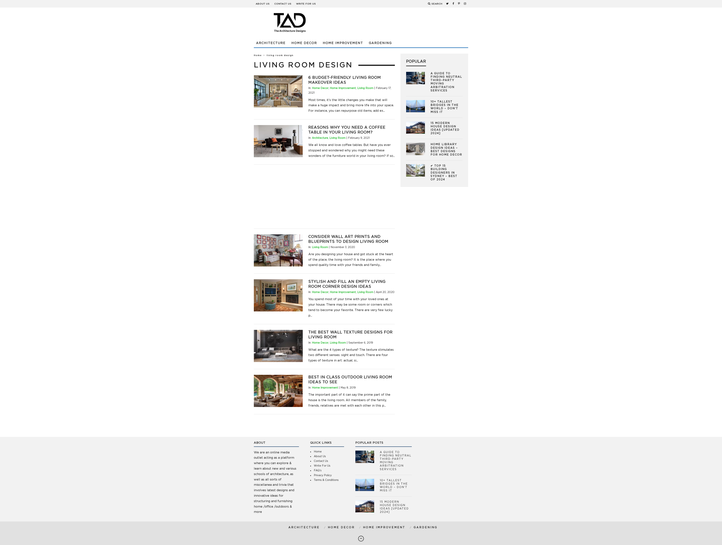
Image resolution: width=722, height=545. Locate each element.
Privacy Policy (323, 475)
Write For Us (306, 4)
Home (258, 55)
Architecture (271, 43)
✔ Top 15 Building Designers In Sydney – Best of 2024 (444, 173)
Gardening (380, 43)
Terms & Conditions (326, 480)
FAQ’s (318, 470)
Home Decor (304, 43)
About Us (263, 4)
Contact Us (282, 4)
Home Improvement (343, 43)
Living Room (365, 88)
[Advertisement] (399, 22)
